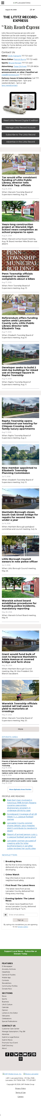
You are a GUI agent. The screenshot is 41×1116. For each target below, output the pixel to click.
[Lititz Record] (20, 27)
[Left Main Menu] (2, 3)
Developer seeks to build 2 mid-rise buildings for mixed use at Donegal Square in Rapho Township (20, 371)
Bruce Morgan (15, 63)
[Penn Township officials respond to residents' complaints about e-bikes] (20, 260)
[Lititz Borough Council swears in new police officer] (20, 545)
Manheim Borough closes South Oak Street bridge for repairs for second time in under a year (20, 516)
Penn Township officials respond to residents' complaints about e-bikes (18, 276)
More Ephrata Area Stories (20, 789)
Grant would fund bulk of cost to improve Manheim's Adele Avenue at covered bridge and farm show (19, 658)
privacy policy (23, 927)
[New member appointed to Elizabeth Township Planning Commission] (20, 454)
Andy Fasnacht (14, 56)
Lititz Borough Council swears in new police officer (20, 560)
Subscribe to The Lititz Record (20, 134)
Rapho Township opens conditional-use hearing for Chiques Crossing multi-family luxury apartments (19, 424)
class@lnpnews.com (10, 75)
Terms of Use (21, 1093)
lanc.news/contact (9, 85)
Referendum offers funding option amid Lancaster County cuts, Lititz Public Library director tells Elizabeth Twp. (20, 323)
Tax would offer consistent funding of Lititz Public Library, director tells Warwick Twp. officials (19, 181)
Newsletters (9, 855)
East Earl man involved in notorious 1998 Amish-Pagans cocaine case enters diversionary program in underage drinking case (21, 805)
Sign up (20, 920)
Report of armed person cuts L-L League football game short (22, 835)
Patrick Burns (20, 59)
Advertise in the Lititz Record (20, 142)
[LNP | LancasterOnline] (21, 3)
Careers (20, 1097)
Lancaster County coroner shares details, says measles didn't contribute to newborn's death (22, 827)
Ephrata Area (10, 737)
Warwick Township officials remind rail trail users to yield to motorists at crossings (19, 707)
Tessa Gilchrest (20, 66)
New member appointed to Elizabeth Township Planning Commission (19, 470)
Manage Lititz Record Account (20, 127)
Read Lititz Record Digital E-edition (20, 120)
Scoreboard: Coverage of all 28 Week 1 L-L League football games (22, 817)
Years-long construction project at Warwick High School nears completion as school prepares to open (20, 228)
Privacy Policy (20, 1088)
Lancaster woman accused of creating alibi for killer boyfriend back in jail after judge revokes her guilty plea (21, 845)
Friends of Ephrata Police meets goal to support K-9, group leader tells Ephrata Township (18, 763)
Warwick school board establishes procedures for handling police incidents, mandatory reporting (19, 604)
